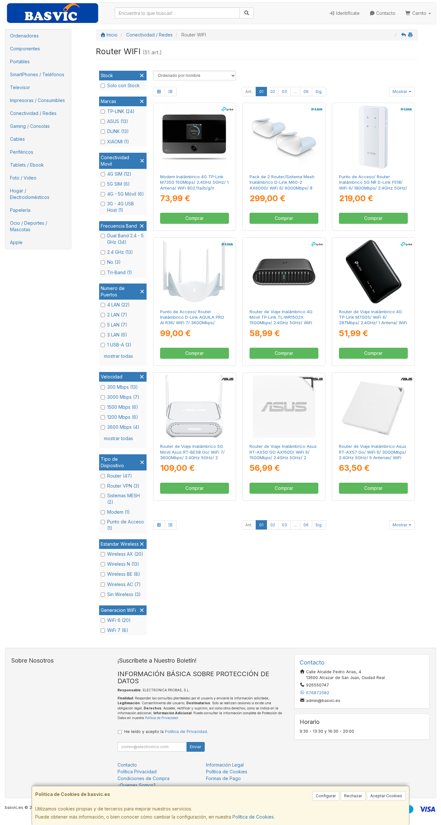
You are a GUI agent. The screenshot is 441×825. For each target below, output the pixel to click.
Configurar (326, 795)
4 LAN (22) (118, 304)
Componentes (25, 48)
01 (261, 91)
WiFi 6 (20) (119, 620)
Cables (17, 139)
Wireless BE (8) (123, 574)
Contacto (385, 13)
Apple (16, 242)
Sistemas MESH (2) (123, 499)
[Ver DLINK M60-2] (284, 137)
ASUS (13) (117, 121)
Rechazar (353, 795)
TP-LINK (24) (121, 111)
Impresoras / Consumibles (37, 100)
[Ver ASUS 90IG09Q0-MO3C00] (194, 407)
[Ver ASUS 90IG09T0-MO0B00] (284, 407)
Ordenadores (24, 35)
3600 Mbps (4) (123, 427)
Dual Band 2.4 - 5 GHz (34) (125, 239)
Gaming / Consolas (30, 126)
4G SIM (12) (119, 174)
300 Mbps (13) (122, 387)
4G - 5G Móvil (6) (125, 194)
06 (306, 91)
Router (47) (119, 476)
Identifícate (347, 13)
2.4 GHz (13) (120, 252)
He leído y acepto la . (166, 731)
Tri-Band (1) (119, 272)
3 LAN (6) (117, 334)
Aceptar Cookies (386, 795)
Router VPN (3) (123, 486)
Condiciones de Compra (143, 778)
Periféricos (21, 152)
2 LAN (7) (117, 314)
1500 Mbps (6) (122, 407)
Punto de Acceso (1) (125, 525)
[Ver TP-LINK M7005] (373, 272)
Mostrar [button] (400, 91)
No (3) (114, 262)
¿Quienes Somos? (137, 785)
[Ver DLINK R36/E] (194, 272)
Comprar (194, 218)
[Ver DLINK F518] (373, 137)
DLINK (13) (118, 131)
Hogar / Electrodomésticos (29, 194)
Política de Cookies (253, 817)
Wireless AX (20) (125, 554)
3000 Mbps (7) (123, 397)
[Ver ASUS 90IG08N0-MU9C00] (373, 407)
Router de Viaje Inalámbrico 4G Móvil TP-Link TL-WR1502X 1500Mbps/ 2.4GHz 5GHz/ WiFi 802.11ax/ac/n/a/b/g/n (281, 320)
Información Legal (225, 765)
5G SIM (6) (118, 184)
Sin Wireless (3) (124, 594)
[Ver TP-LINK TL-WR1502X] (284, 272)
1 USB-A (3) (119, 344)
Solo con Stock (123, 85)
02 (272, 91)
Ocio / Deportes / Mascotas (28, 226)
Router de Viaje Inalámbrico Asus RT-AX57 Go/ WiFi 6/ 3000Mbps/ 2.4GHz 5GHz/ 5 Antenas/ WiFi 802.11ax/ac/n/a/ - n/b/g (372, 455)
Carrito (419, 13)
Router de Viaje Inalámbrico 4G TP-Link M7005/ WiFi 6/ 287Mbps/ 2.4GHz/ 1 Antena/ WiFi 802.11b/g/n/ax (373, 320)
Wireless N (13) (123, 564)
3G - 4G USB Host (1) (120, 207)
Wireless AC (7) (124, 584)
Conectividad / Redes (33, 113)
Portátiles (20, 61)
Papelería (20, 210)
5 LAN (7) (117, 324)
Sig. (319, 91)
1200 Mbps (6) (122, 417)
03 (284, 91)
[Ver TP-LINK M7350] (194, 137)
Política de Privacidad (161, 718)
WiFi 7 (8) (117, 630)
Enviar (195, 746)
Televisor (20, 87)
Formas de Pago (223, 778)
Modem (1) (118, 512)
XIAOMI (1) (118, 141)
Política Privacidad (137, 771)
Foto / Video (23, 177)
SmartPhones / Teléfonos (37, 74)
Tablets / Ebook (27, 165)
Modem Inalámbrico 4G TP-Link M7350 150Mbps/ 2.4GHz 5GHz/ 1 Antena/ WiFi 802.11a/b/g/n (194, 182)
